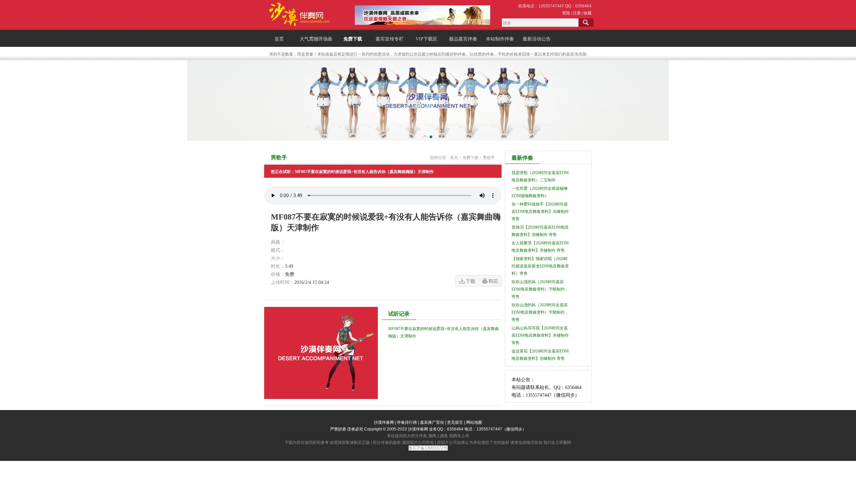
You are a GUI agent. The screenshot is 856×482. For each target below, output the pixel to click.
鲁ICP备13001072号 (428, 448)
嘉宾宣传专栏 (390, 39)
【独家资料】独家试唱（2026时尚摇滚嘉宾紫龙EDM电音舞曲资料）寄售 (540, 266)
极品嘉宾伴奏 (463, 39)
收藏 (587, 13)
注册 (577, 13)
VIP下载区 (426, 39)
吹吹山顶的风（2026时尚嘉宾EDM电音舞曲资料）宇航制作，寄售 (540, 289)
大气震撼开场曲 (316, 39)
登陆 (566, 13)
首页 (279, 39)
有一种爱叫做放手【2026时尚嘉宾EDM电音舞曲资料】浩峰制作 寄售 (540, 211)
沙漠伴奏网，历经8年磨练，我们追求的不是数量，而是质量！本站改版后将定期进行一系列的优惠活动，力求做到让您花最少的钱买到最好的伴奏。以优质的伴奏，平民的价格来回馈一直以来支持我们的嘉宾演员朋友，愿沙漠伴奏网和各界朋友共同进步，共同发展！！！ (442, 54)
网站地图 (474, 422)
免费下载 (352, 39)
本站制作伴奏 (500, 39)
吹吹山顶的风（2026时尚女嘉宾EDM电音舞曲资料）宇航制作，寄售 (540, 312)
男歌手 (489, 157)
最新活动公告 (537, 39)
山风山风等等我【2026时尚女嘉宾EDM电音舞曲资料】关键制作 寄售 (540, 335)
